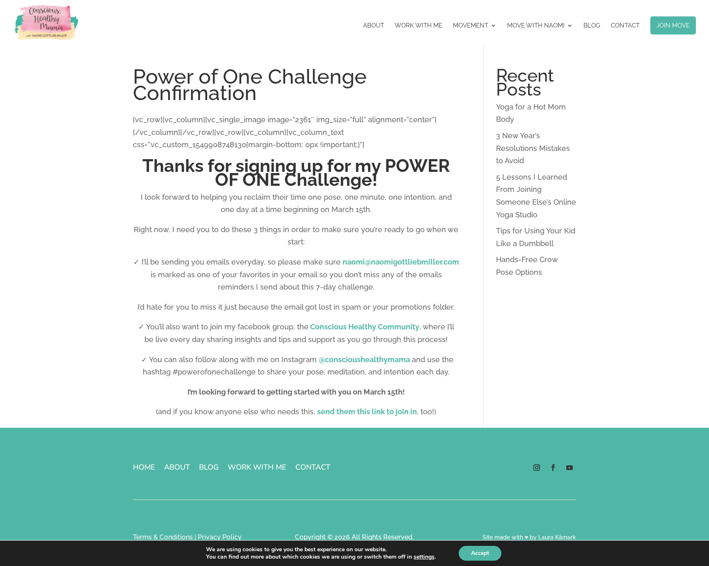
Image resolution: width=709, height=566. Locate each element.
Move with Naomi (536, 26)
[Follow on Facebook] (553, 467)
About (373, 26)
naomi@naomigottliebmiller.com (401, 262)
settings (424, 557)
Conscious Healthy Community (364, 326)
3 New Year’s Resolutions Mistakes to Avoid (533, 148)
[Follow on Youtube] (569, 467)
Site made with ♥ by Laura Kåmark (529, 537)
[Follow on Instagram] (536, 467)
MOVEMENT (470, 26)
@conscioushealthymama (364, 359)
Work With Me (418, 26)
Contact (625, 26)
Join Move (673, 25)
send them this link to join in (367, 411)
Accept (480, 553)
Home (144, 468)
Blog (591, 26)
